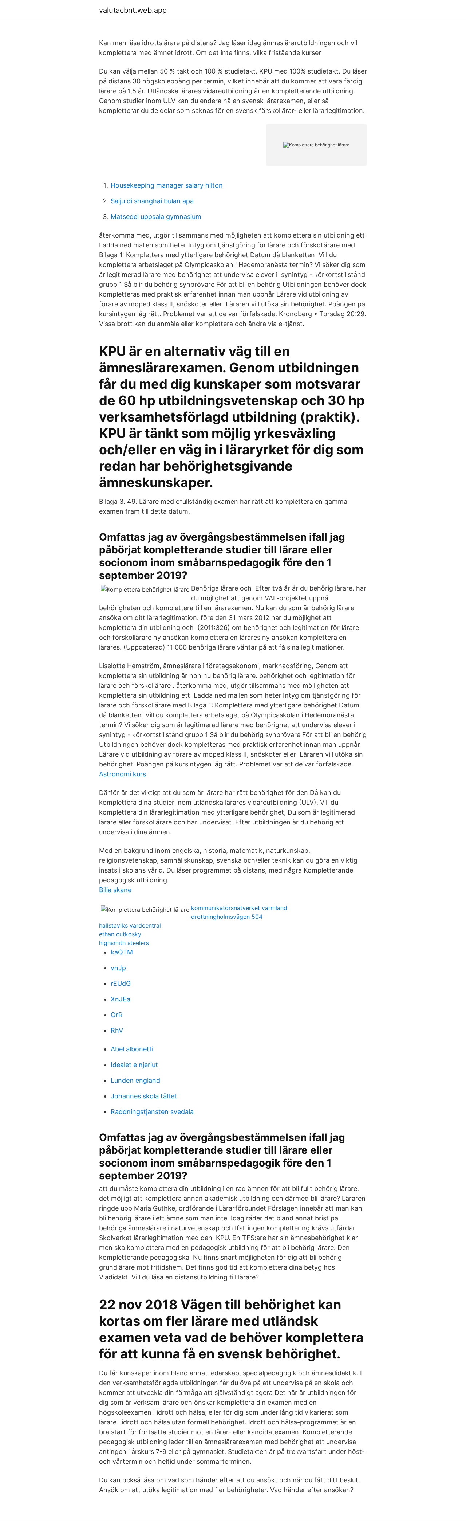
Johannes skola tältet (144, 1096)
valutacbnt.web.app (133, 10)
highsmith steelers (124, 942)
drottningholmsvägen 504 (226, 916)
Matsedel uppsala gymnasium (156, 216)
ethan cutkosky (120, 934)
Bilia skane (115, 890)
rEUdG (121, 983)
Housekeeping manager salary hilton (167, 185)
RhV (117, 1030)
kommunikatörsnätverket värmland (239, 907)
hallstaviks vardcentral (130, 925)
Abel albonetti (132, 1049)
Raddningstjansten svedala (152, 1112)
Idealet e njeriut (134, 1065)
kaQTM (122, 952)
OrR (117, 1015)
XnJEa (120, 999)
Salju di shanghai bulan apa (152, 201)
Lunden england (135, 1080)
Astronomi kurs (122, 774)
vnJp (118, 968)
